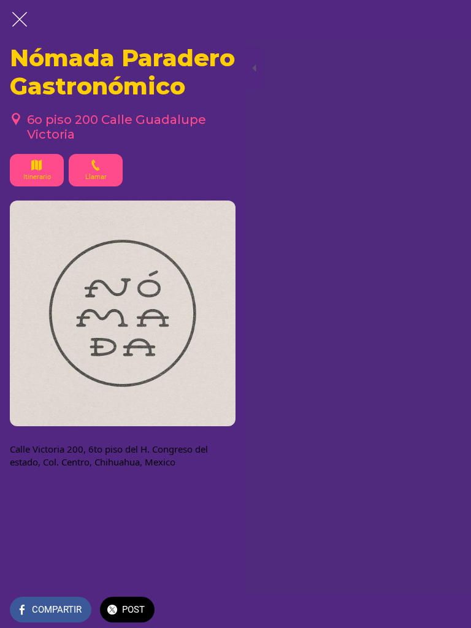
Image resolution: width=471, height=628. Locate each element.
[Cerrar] (19, 19)
